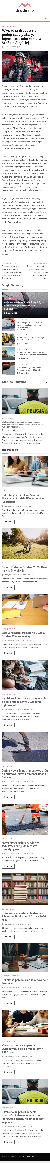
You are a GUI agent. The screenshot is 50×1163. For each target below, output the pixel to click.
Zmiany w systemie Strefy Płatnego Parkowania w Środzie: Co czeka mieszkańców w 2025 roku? (37, 272)
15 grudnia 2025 (23, 373)
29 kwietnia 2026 (9, 430)
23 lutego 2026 (23, 344)
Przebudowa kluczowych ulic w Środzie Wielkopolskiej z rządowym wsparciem (32, 354)
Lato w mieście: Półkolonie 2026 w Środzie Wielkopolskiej (23, 634)
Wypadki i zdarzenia (9, 26)
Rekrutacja (12, 491)
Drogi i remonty (10, 298)
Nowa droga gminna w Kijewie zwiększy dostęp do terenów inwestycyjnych (29, 325)
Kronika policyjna (7, 418)
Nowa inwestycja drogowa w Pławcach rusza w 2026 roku (29, 369)
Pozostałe (5, 563)
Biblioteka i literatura (9, 909)
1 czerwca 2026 (23, 329)
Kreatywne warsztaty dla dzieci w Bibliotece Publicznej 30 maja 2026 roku (24, 917)
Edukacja (5, 491)
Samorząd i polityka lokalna (11, 976)
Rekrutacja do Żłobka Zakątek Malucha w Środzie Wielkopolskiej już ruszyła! (23, 499)
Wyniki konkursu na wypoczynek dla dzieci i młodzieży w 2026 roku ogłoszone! (24, 702)
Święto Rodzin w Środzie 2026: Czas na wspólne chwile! (24, 569)
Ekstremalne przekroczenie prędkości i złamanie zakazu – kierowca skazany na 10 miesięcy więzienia (22, 424)
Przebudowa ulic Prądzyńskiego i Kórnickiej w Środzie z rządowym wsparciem (31, 340)
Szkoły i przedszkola (9, 629)
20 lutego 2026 (23, 359)
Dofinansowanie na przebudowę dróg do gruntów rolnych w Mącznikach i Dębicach (24, 305)
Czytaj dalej (8, 522)
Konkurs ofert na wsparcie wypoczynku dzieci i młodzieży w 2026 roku (22, 1049)
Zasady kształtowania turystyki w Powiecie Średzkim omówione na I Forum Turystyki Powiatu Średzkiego (12, 272)
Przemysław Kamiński (26, 47)
